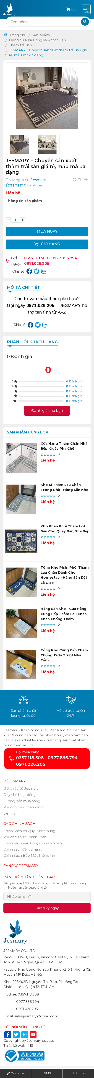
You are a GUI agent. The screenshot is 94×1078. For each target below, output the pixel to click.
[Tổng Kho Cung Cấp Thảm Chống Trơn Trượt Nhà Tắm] (21, 665)
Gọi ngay (18, 1073)
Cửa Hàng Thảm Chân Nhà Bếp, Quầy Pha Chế (64, 446)
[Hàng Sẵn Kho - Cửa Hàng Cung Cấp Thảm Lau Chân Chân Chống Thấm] (21, 623)
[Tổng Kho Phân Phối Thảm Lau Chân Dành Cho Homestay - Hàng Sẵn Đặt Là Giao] (21, 582)
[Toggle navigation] (86, 9)
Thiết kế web (14, 1046)
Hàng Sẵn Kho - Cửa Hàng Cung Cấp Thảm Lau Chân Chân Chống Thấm (64, 614)
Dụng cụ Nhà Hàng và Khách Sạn (37, 40)
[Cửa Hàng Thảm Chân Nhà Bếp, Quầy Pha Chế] (21, 458)
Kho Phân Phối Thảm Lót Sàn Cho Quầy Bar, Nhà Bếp (65, 528)
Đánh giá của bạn (47, 410)
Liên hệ (78, 1073)
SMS (47, 1073)
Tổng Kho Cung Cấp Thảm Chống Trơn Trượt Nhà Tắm (64, 655)
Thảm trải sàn (20, 45)
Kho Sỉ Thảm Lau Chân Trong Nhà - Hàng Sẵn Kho (65, 487)
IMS (29, 1046)
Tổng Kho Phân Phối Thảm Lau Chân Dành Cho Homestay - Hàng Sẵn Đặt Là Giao (65, 575)
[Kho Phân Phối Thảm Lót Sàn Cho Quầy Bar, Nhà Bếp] (21, 541)
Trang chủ (17, 35)
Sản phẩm (41, 35)
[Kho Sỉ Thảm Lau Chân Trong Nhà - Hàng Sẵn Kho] (21, 499)
